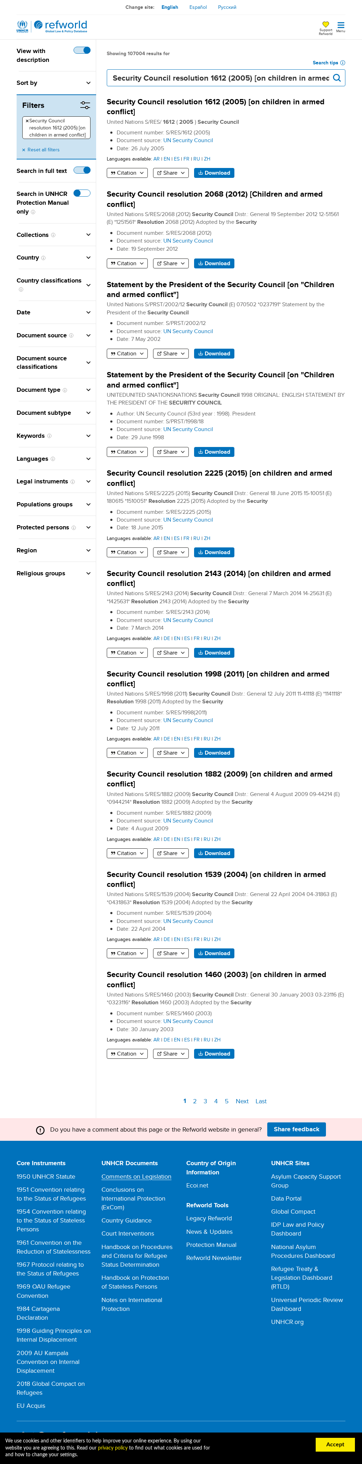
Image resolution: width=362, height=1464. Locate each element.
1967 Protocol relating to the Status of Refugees (50, 1269)
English (170, 7)
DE (167, 638)
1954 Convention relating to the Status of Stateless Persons (51, 1220)
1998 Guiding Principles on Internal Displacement (54, 1335)
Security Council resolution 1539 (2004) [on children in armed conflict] (216, 879)
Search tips (325, 63)
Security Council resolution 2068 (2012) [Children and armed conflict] (215, 199)
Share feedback (297, 1129)
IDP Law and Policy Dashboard (297, 1229)
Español (198, 7)
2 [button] (196, 1101)
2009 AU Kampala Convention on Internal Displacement (48, 1361)
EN (167, 158)
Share (170, 173)
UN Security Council (188, 140)
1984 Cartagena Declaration (38, 1313)
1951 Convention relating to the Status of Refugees (51, 1194)
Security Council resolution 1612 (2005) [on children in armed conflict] (56, 127)
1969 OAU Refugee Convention (43, 1291)
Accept (335, 1444)
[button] (63, 82)
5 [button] (228, 1101)
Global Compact (293, 1211)
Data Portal (286, 1198)
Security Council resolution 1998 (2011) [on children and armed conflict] (218, 679)
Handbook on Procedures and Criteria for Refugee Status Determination (137, 1255)
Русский (227, 7)
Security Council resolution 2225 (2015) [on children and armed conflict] (219, 478)
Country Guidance (126, 1220)
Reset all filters (44, 149)
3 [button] (207, 1101)
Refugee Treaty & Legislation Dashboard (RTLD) (301, 1277)
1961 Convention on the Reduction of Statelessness (53, 1247)
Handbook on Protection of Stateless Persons (135, 1282)
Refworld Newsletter (214, 1257)
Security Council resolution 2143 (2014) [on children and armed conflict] (219, 578)
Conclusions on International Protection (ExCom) (133, 1198)
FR (186, 158)
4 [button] (217, 1101)
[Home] (52, 27)
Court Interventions (127, 1233)
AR (156, 158)
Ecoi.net (197, 1185)
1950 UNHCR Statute (46, 1176)
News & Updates (209, 1231)
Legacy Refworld (209, 1218)
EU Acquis (31, 1405)
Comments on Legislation (136, 1176)
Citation (126, 173)
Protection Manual (211, 1244)
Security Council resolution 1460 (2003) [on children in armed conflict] (216, 979)
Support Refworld (326, 31)
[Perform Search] (336, 77)
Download (217, 173)
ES (177, 158)
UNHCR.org (287, 1321)
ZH (207, 158)
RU (196, 158)
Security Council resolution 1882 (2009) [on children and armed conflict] (220, 779)
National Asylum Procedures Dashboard (303, 1251)
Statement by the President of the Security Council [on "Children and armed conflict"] (220, 289)
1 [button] (185, 1102)
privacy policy (113, 1448)
